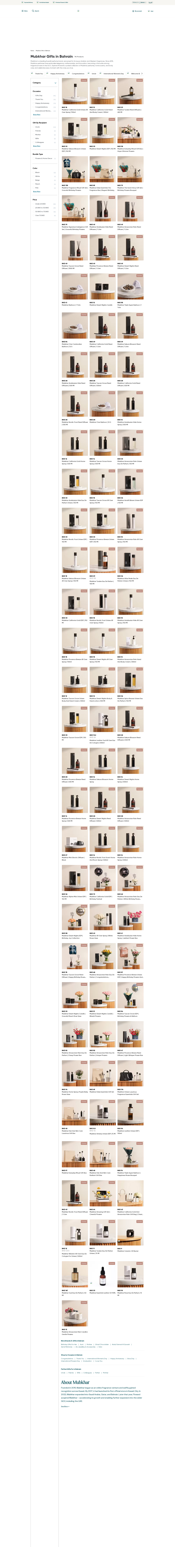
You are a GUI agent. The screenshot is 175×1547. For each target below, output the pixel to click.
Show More (36, 114)
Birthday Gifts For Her (69, 1344)
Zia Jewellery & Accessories (86, 1347)
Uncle (63, 1373)
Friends (71, 1373)
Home (32, 50)
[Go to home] (85, 11)
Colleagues (87, 1373)
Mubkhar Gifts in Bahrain (43, 50)
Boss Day (131, 1359)
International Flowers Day (70, 1361)
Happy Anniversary (117, 1359)
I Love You (98, 1361)
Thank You (80, 1359)
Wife (79, 1373)
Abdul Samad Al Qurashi (121, 1344)
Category (37, 83)
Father (97, 1373)
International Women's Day (97, 1359)
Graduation (87, 1361)
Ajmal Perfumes (67, 1347)
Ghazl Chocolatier (102, 1344)
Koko (100, 1347)
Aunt (82, 1344)
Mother (89, 1344)
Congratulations (67, 1359)
